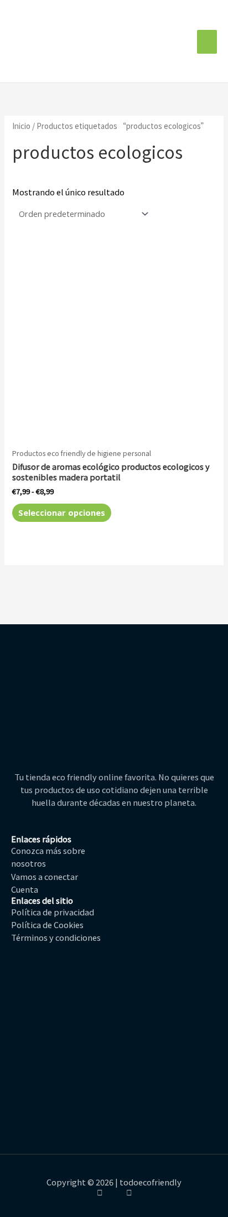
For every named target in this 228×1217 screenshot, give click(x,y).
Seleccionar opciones (61, 512)
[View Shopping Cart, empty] (185, 42)
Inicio (21, 125)
